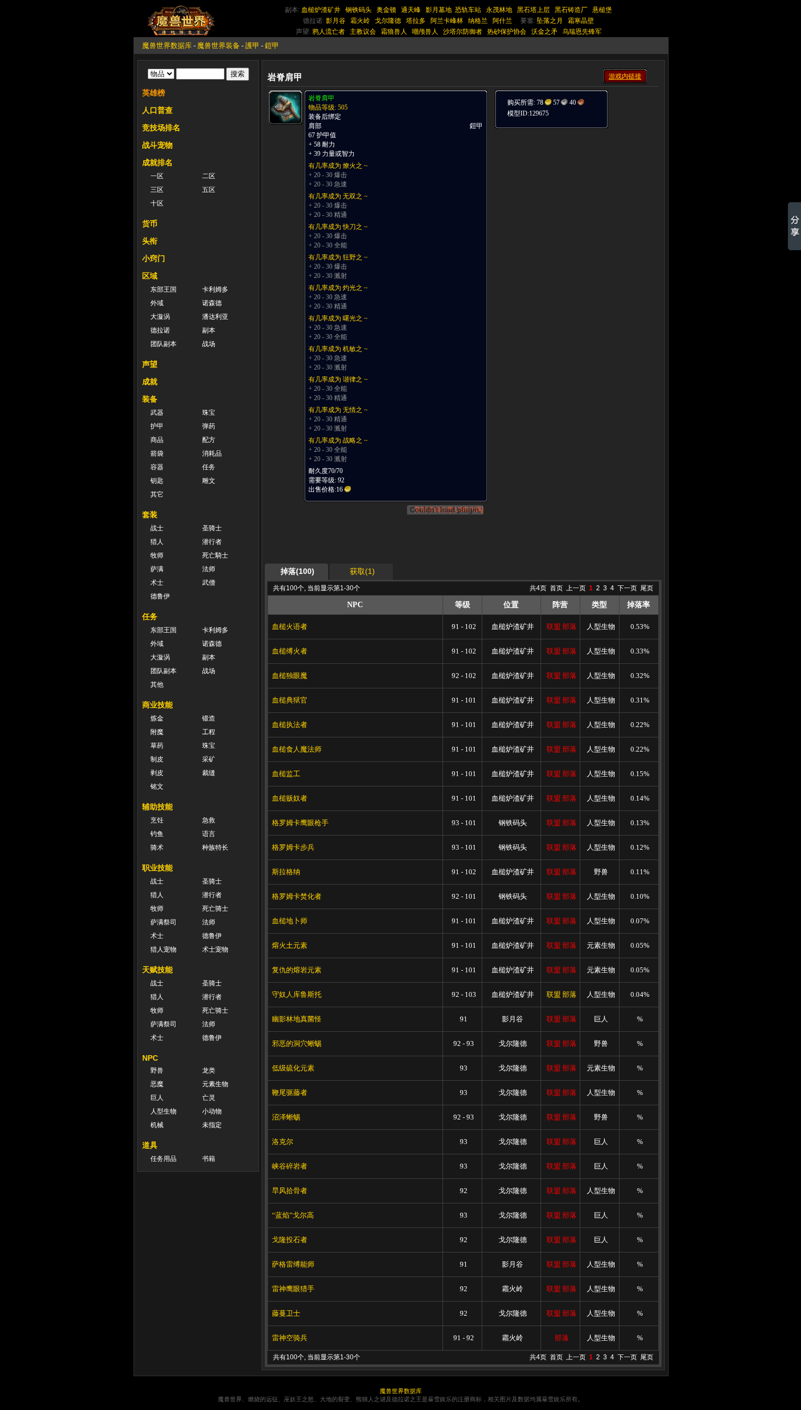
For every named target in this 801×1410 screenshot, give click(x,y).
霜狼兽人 (394, 31)
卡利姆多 (215, 289)
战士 (156, 528)
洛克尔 (282, 1141)
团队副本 (163, 344)
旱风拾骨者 (289, 1191)
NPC (150, 1058)
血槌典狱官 (289, 700)
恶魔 (156, 1084)
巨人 (156, 1098)
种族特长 (215, 847)
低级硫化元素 (293, 1068)
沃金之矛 (544, 31)
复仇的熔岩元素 (296, 970)
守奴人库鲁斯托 (296, 994)
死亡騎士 (215, 555)
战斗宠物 (157, 145)
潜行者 (212, 542)
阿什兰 (502, 21)
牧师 (156, 555)
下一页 (627, 588)
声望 (149, 364)
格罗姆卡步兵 (293, 847)
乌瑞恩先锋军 (582, 31)
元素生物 (215, 1084)
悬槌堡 (602, 10)
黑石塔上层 (533, 10)
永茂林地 (499, 10)
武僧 (208, 582)
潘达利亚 (215, 316)
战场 (208, 344)
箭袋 (156, 453)
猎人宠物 (163, 949)
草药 (156, 745)
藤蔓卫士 (286, 1313)
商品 (156, 440)
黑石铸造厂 (571, 10)
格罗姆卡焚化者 (296, 896)
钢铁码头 (358, 10)
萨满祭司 (163, 922)
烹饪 (156, 820)
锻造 (208, 718)
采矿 (208, 759)
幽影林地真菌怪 (296, 1019)
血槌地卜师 (289, 921)
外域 (156, 303)
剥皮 (156, 773)
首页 (556, 588)
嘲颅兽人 (425, 31)
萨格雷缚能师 (293, 1264)
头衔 (149, 241)
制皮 (156, 759)
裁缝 (208, 773)
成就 (149, 381)
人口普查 (157, 110)
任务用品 (163, 1159)
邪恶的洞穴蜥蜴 (296, 1043)
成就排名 (157, 162)
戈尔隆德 (388, 21)
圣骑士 (212, 528)
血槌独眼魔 (289, 675)
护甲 (156, 426)
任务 (208, 467)
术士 (156, 582)
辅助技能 (157, 806)
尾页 (646, 588)
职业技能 (157, 867)
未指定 (212, 1125)
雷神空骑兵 (289, 1338)
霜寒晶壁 (581, 21)
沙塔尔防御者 (462, 31)
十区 (156, 203)
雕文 (208, 481)
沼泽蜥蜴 (286, 1117)
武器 (156, 412)
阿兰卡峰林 (446, 21)
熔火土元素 (289, 945)
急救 (208, 820)
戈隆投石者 (289, 1240)
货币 (149, 223)
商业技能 (157, 704)
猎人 (156, 542)
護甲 (252, 45)
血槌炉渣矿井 (321, 10)
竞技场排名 (161, 127)
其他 (156, 684)
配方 (208, 440)
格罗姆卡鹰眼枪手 (300, 823)
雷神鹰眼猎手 (293, 1289)
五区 (208, 189)
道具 (149, 1145)
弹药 (208, 426)
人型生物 (163, 1111)
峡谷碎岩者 (289, 1166)
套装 (149, 514)
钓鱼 (156, 834)
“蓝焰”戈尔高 (293, 1215)
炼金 (156, 718)
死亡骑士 (215, 908)
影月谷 (335, 21)
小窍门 (153, 258)
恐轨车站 (468, 10)
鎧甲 (272, 45)
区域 (149, 275)
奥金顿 (386, 10)
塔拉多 (416, 21)
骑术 (156, 847)
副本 (208, 330)
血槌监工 (286, 774)
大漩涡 (160, 316)
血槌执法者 (289, 725)
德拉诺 (160, 330)
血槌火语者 (289, 626)
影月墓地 (439, 10)
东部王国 (163, 289)
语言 (208, 834)
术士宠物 (215, 949)
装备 (149, 399)
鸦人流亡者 (328, 31)
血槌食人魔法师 (296, 749)
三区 (156, 189)
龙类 (208, 1070)
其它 (156, 494)
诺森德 (212, 303)
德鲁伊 (160, 596)
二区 (208, 176)
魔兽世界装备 (218, 45)
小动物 (212, 1111)
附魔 (156, 732)
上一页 (576, 588)
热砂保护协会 (506, 31)
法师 (208, 569)
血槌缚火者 (289, 651)
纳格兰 (478, 21)
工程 (208, 732)
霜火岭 (360, 21)
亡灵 (208, 1098)
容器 (156, 467)
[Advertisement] (576, 197)
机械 (156, 1125)
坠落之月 (550, 21)
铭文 (156, 786)
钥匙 (156, 481)
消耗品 (212, 453)
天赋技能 (157, 969)
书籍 (208, 1159)
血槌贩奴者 (289, 798)
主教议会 (363, 31)
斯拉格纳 (286, 872)
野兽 (156, 1070)
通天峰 (411, 10)
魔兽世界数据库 (167, 45)
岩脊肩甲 (321, 98)
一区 (156, 176)
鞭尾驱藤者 (289, 1092)
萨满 (156, 569)
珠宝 (208, 412)
